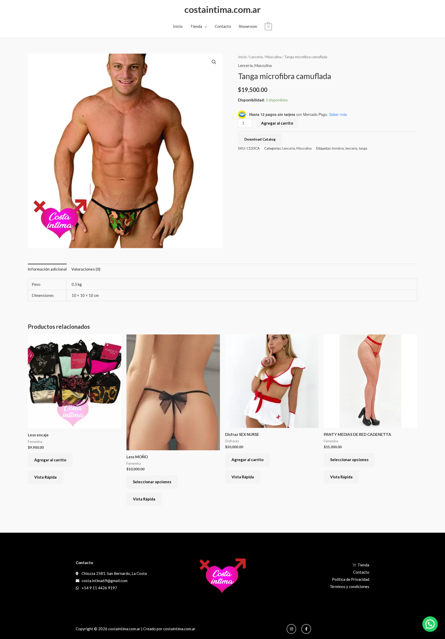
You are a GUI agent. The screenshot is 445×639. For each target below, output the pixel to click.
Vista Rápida (45, 477)
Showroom (248, 26)
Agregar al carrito (277, 123)
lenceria (351, 148)
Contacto (223, 26)
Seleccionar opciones (152, 481)
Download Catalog (260, 139)
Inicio (178, 26)
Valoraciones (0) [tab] (85, 269)
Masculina (273, 57)
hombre (338, 148)
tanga (363, 148)
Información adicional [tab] (47, 269)
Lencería (256, 57)
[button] (214, 62)
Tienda (196, 26)
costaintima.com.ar (222, 9)
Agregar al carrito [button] (50, 459)
